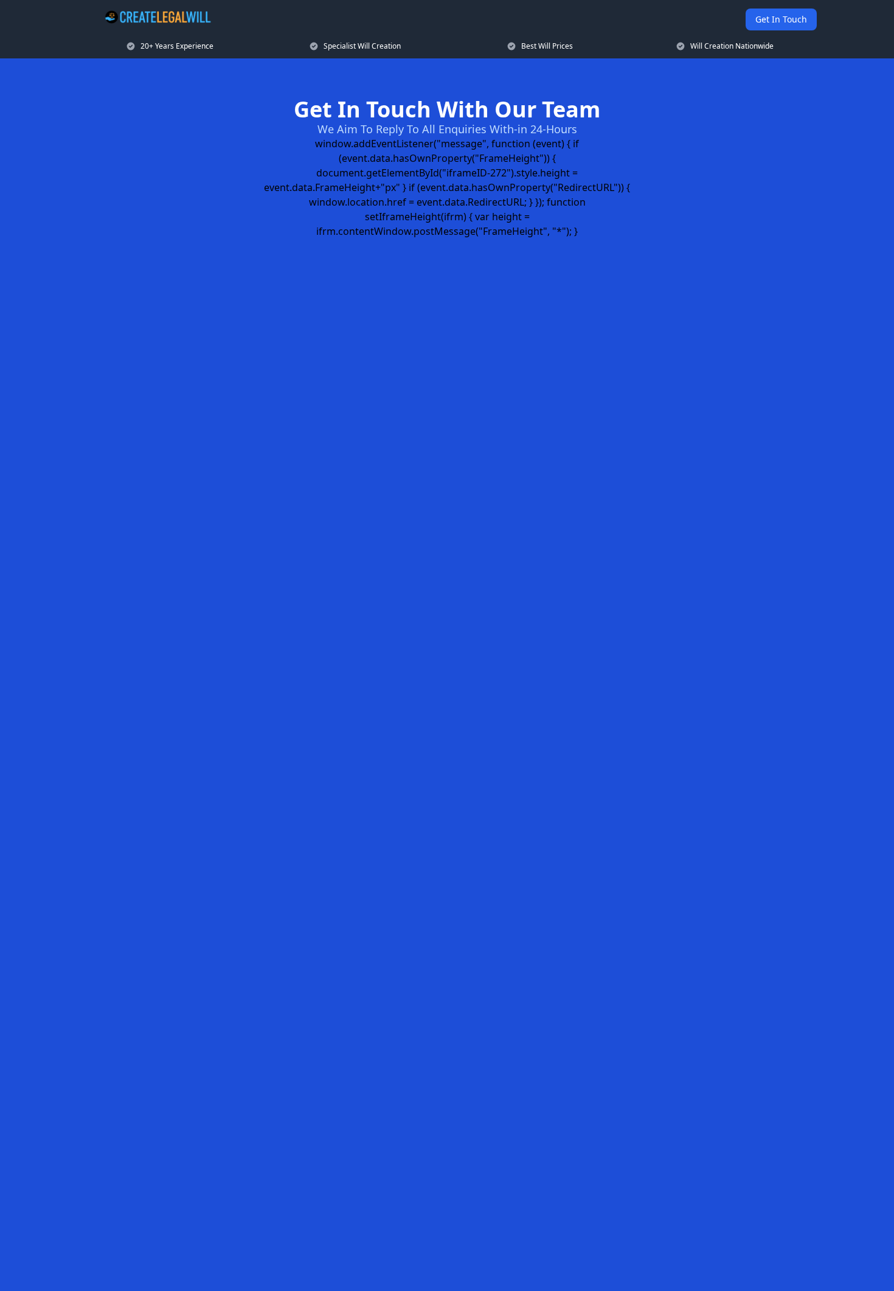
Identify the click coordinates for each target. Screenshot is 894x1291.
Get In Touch (781, 19)
